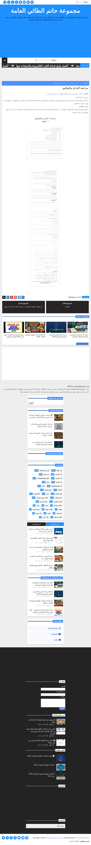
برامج (47, 482)
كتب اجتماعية (58, 474)
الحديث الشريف (58, 501)
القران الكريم (58, 493)
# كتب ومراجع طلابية (74, 297)
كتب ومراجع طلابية (76, 83)
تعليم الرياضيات (53, 628)
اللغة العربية (37, 493)
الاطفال (60, 490)
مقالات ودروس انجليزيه (42, 497)
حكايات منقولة (49, 509)
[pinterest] (28, 2)
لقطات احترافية (58, 517)
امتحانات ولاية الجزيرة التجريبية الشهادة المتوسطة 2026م (57, 336)
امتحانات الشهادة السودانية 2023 (44, 765)
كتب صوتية (38, 513)
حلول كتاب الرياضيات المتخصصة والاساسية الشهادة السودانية (79, 336)
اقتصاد (48, 513)
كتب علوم (46, 474)
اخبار (47, 493)
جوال (46, 505)
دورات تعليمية (36, 509)
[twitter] (5, 2)
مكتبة (56, 640)
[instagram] (12, 2)
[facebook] (8, 2)
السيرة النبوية (48, 490)
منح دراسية (59, 513)
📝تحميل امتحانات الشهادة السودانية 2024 (41, 756)
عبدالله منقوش (74, 841)
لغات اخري (45, 517)
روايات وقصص (43, 501)
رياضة (38, 505)
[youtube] (24, 2)
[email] (20, 2)
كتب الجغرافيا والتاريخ (56, 486)
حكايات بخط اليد (58, 505)
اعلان (43, 486)
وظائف (60, 509)
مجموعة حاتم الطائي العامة (45, 10)
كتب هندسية (59, 482)
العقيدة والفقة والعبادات (43, 478)
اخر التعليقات (36, 524)
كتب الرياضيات (58, 497)
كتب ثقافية (59, 470)
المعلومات (54, 634)
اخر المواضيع (54, 524)
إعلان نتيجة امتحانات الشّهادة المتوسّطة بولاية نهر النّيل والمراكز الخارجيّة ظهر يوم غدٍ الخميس (40, 731)
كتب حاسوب (59, 478)
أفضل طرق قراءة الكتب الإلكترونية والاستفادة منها (47, 65)
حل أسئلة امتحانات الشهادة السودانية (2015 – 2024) (35, 336)
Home (86, 83)
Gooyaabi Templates (82, 838)
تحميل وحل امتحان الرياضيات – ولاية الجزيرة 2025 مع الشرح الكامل (14, 336)
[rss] (16, 2)
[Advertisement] (45, 39)
